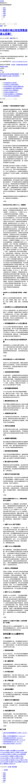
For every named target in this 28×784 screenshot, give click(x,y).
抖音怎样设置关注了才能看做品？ (13, 94)
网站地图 (14, 766)
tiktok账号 (7, 756)
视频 (4, 13)
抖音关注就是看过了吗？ (11, 92)
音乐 (12, 763)
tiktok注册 (7, 758)
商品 (13, 761)
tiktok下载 (21, 760)
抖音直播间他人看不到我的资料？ (13, 88)
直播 (4, 9)
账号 (13, 752)
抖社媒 (2, 1)
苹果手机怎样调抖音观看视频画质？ (10, 74)
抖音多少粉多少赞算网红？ (11, 90)
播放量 (7, 763)
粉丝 (5, 754)
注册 (18, 758)
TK (4, 17)
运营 (4, 15)
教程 (4, 11)
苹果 (18, 756)
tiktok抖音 (7, 761)
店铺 (15, 754)
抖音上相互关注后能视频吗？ (12, 96)
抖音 (1, 70)
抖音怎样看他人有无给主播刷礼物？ (14, 86)
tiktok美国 (20, 761)
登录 (10, 754)
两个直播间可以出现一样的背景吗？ (10, 76)
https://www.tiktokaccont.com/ (19, 61)
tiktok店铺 (7, 752)
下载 (13, 758)
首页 (4, 8)
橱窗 (13, 756)
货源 (18, 752)
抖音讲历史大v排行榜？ (10, 82)
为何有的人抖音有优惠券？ (11, 84)
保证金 (14, 760)
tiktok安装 (7, 760)
